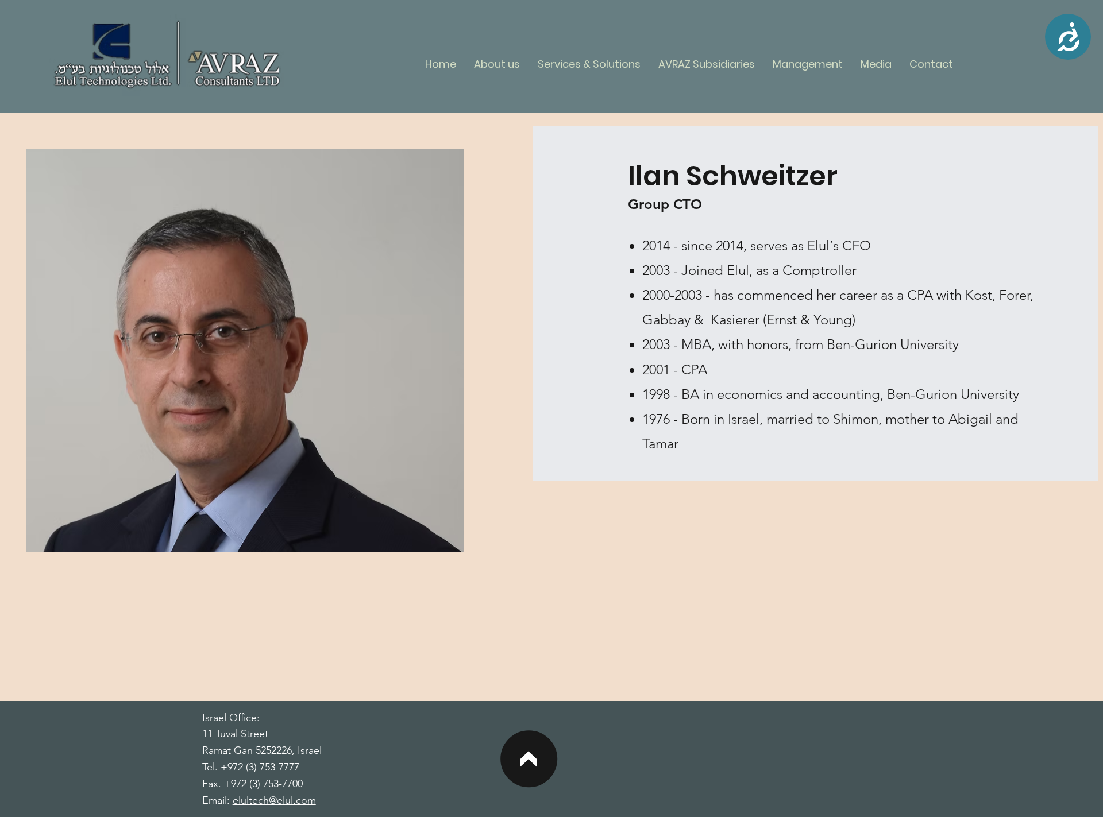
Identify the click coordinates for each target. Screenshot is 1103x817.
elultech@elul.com (274, 800)
